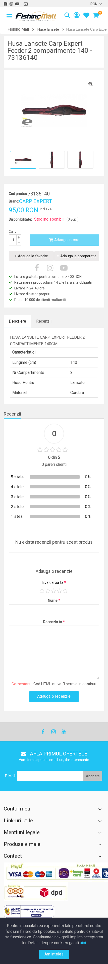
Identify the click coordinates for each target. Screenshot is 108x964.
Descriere (17, 321)
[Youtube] (63, 732)
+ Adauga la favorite (31, 256)
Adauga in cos (66, 239)
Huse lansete (48, 29)
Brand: (14, 201)
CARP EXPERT (35, 201)
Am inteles (54, 954)
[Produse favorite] (86, 16)
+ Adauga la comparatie (76, 256)
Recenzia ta (54, 622)
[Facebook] (43, 732)
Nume (54, 600)
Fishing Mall (18, 29)
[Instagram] (53, 732)
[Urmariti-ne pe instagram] (11, 4)
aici (83, 942)
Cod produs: (18, 194)
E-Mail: (10, 776)
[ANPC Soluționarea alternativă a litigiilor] (29, 911)
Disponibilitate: (20, 219)
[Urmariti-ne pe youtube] (17, 4)
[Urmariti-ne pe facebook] (5, 4)
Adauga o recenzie (54, 696)
